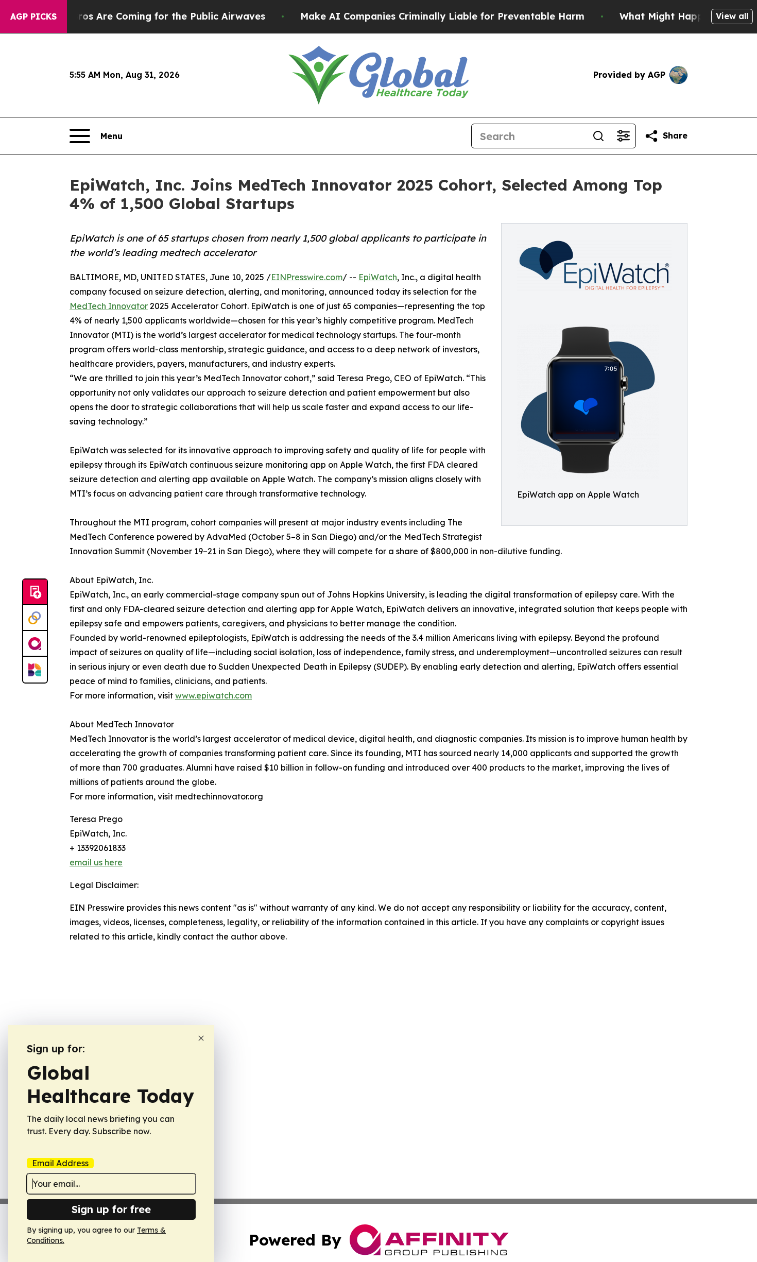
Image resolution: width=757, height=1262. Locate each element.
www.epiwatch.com (213, 695)
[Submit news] (35, 592)
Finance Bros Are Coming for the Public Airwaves (148, 16)
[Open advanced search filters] (623, 136)
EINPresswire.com (306, 277)
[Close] (201, 1038)
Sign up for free (111, 1209)
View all (732, 16)
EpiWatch (377, 277)
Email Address (60, 1163)
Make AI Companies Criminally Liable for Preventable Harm (442, 16)
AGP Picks (33, 16)
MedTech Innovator (109, 306)
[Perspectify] (35, 618)
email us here (96, 862)
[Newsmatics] (35, 670)
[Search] (598, 136)
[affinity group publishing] (35, 644)
